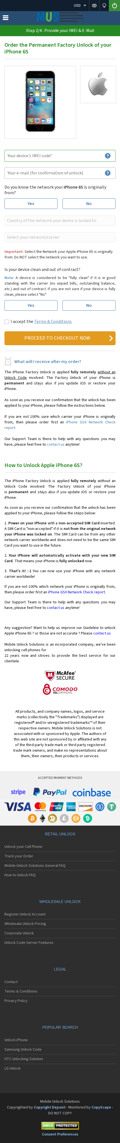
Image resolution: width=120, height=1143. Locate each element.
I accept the (41, 322)
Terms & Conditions (53, 322)
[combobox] (59, 220)
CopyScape (101, 1107)
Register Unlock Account (24, 914)
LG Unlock (12, 1068)
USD (77, 5)
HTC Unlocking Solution (23, 1059)
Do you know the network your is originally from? (55, 190)
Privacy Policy (16, 1001)
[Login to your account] (114, 5)
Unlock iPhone (16, 1040)
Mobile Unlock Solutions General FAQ (35, 865)
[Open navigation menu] (5, 19)
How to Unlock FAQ (20, 875)
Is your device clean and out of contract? (42, 269)
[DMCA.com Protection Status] (60, 1127)
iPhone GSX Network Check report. (77, 592)
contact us (55, 444)
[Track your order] (104, 5)
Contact (11, 982)
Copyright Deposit (50, 1107)
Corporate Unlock (19, 933)
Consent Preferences (60, 1134)
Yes (31, 204)
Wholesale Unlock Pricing (25, 924)
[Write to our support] (94, 5)
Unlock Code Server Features (29, 942)
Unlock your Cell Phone (23, 847)
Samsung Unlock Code (23, 1049)
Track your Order (18, 856)
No (89, 204)
